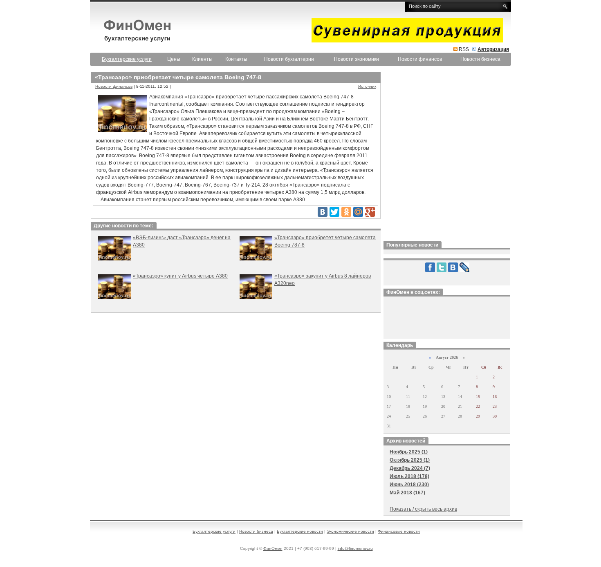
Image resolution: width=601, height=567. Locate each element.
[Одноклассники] (346, 212)
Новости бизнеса (480, 59)
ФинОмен (273, 548)
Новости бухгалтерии (289, 59)
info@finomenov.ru (355, 548)
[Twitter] (334, 212)
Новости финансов (420, 59)
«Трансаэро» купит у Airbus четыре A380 (180, 276)
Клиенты (202, 59)
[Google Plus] (370, 212)
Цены (173, 59)
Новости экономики (356, 59)
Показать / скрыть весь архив (423, 509)
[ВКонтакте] (322, 212)
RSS (464, 49)
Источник (367, 86)
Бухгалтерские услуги (214, 531)
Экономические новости (350, 531)
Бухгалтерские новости (300, 531)
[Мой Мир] (358, 212)
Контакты (236, 59)
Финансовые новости (399, 531)
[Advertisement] (447, 154)
